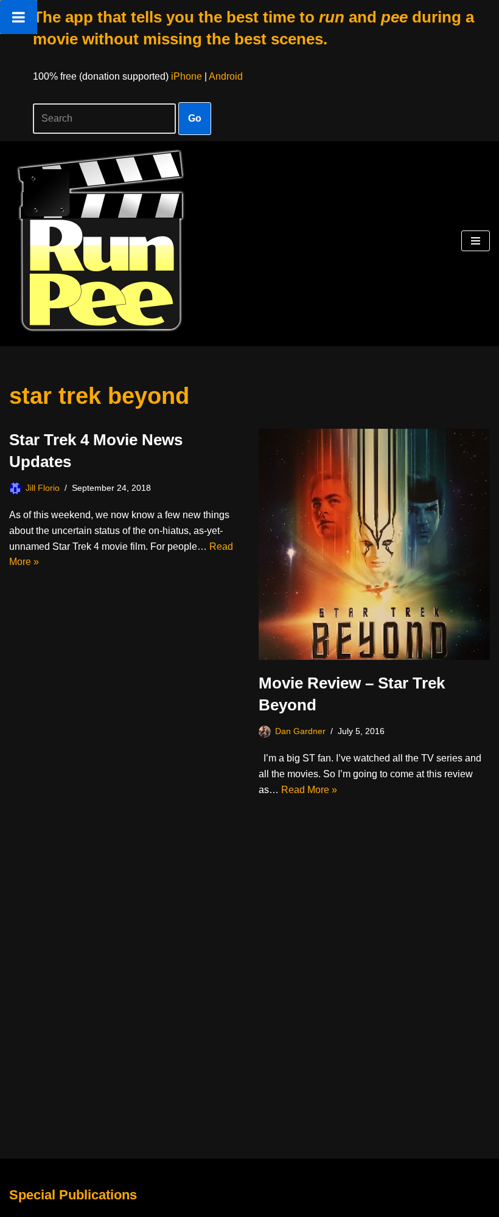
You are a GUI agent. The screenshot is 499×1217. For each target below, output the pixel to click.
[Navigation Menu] (475, 241)
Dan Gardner (300, 731)
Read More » (309, 790)
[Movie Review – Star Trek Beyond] (374, 544)
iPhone (186, 76)
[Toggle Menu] (18, 17)
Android (226, 76)
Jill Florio (43, 488)
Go (194, 118)
